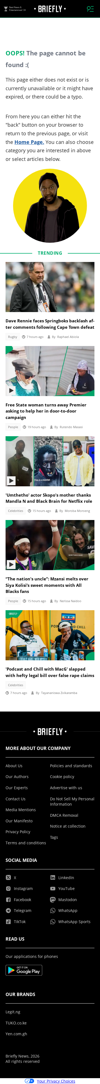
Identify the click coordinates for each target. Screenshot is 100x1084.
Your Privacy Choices (56, 1081)
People (13, 427)
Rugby (12, 337)
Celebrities (15, 511)
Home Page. (29, 142)
